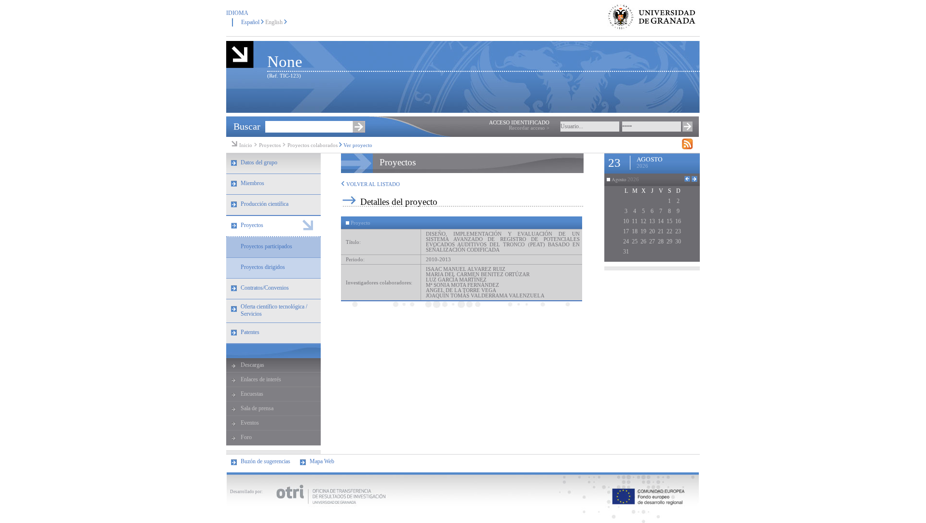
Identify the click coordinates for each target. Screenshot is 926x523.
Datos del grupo (259, 162)
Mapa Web (322, 461)
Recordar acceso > (529, 128)
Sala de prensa (257, 408)
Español (250, 22)
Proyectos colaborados (312, 145)
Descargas (252, 365)
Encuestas (252, 393)
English (274, 22)
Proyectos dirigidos (263, 267)
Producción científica (264, 204)
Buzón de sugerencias (265, 461)
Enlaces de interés (261, 379)
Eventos (250, 422)
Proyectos (270, 145)
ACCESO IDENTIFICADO (519, 122)
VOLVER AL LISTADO (372, 184)
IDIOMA (237, 13)
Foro (246, 437)
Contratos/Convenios (265, 287)
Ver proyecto (357, 145)
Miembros (252, 183)
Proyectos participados (266, 246)
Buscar (246, 126)
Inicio (245, 145)
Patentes (250, 332)
